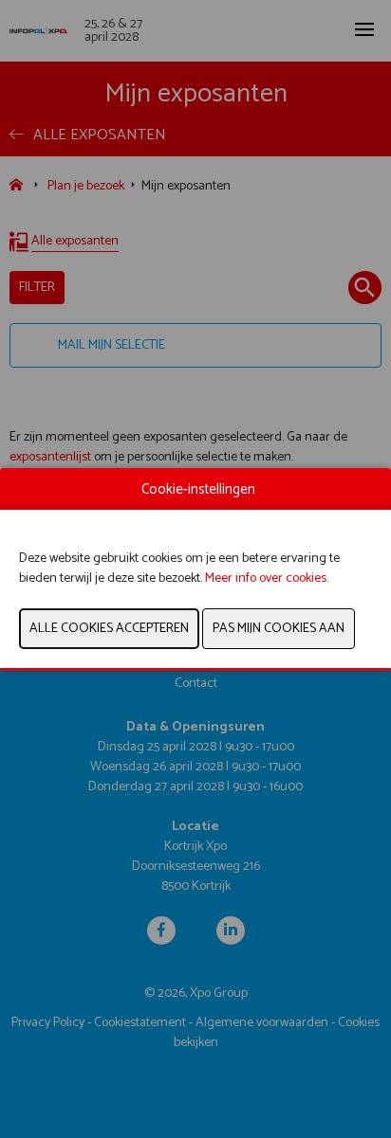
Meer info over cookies (265, 578)
